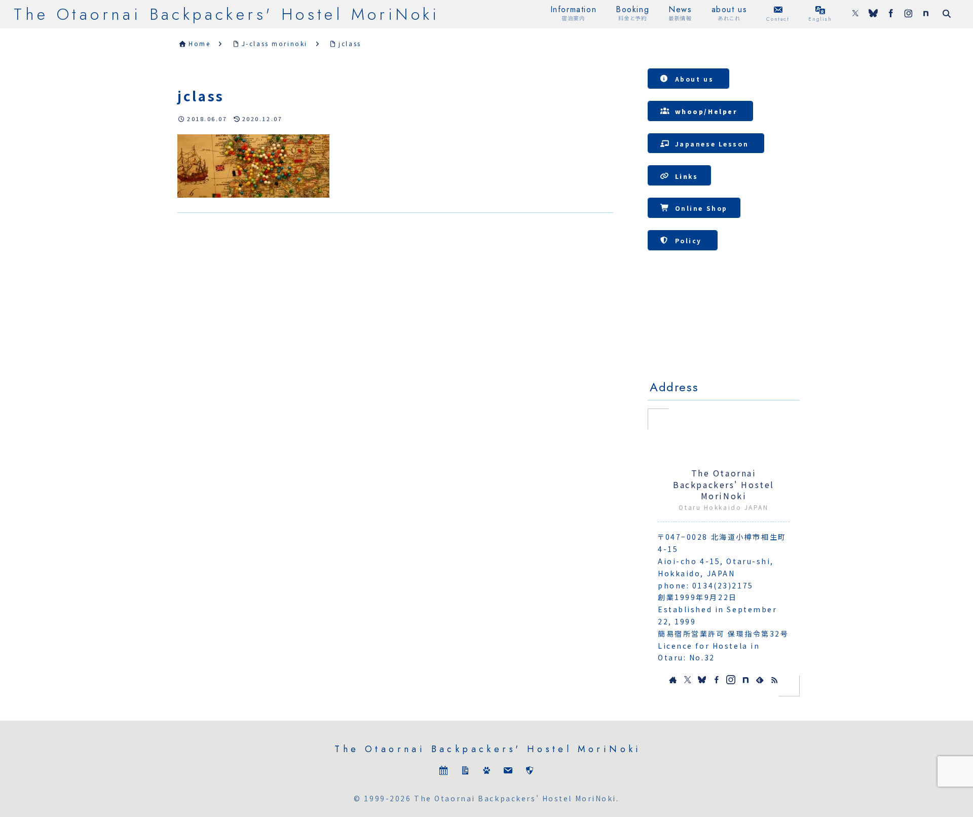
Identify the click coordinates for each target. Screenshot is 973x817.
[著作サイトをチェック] (673, 679)
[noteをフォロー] (926, 14)
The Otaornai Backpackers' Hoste (723, 328)
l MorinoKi (829, 327)
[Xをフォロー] (855, 14)
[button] (688, 78)
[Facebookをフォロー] (891, 14)
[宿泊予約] (443, 772)
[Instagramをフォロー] (908, 14)
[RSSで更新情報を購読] (774, 679)
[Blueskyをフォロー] (873, 14)
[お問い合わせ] (508, 772)
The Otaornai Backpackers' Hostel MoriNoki (723, 484)
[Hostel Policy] (530, 772)
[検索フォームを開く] (947, 14)
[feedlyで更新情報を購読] (759, 679)
